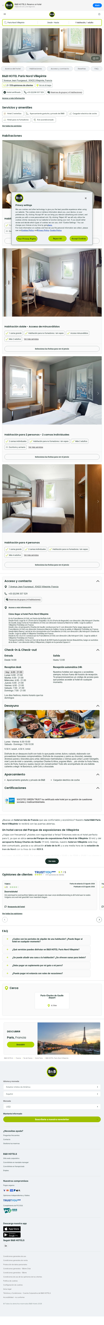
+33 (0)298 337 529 (35, 92)
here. (50, 225)
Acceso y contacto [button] (18, 581)
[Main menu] (4, 14)
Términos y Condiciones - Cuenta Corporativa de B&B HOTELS (27, 1293)
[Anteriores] (5, 919)
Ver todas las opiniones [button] (12, 913)
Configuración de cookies (13, 1285)
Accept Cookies (79, 238)
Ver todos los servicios (12, 126)
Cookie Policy (56, 230)
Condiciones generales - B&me (15, 1273)
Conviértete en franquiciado (13, 1166)
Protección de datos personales (15, 1264)
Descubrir (21, 1045)
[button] (49, 895)
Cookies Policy (27, 230)
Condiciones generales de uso (14, 1256)
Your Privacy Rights (27, 238)
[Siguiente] (99, 919)
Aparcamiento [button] (14, 774)
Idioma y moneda (11, 1081)
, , (27, 80)
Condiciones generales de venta (15, 1260)
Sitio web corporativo (11, 1158)
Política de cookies (10, 1281)
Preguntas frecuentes (11, 1135)
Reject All (57, 238)
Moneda (7, 1101)
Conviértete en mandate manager (16, 1162)
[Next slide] (99, 177)
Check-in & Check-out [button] (20, 650)
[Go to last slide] (5, 177)
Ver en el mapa (45, 85)
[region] (52, 218)
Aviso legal (7, 1289)
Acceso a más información (13, 98)
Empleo (6, 1170)
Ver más (52, 861)
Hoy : (14, 672)
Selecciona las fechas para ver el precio (52, 349)
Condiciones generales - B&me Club (17, 1269)
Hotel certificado (14, 92)
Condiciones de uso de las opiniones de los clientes (22, 1277)
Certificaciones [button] (15, 788)
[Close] (86, 198)
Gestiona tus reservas (11, 1143)
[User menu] (99, 14)
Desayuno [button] (11, 706)
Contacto (6, 1139)
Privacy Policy (43, 230)
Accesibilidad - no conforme (14, 1297)
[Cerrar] (3, 5)
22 (97, 58)
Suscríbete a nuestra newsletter (52, 1119)
